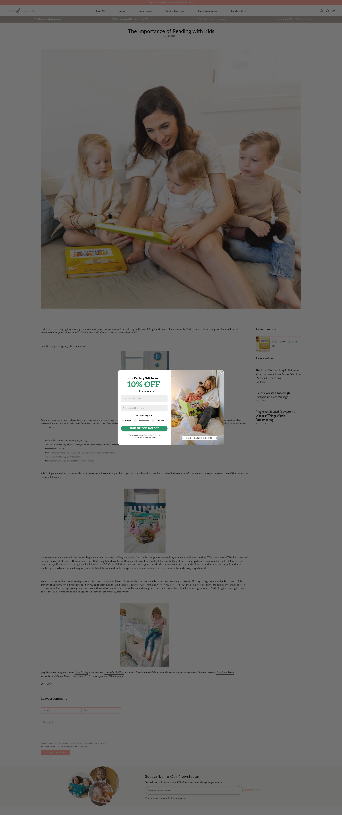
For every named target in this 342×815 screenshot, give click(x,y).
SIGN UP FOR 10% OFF (144, 428)
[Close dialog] (221, 373)
